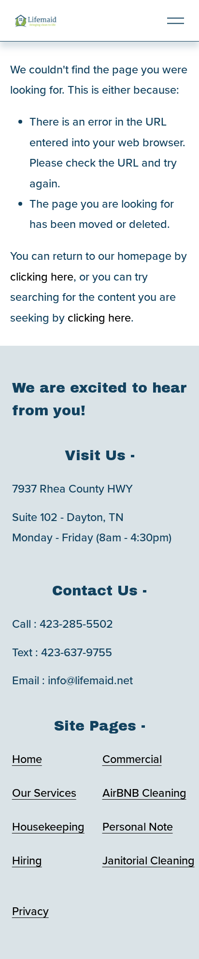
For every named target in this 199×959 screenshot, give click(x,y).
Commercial (132, 759)
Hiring (27, 860)
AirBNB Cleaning (144, 793)
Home (27, 759)
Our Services (44, 793)
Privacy (30, 911)
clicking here (41, 276)
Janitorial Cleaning (148, 860)
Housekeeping (48, 826)
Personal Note (137, 826)
